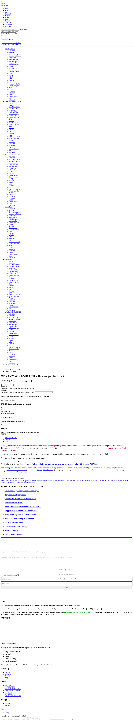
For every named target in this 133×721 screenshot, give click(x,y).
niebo (6, 480)
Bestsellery (12, 52)
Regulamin (8, 14)
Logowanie (8, 24)
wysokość (4, 390)
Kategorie (12, 50)
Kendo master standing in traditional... (20, 519)
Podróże (11, 75)
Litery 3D (8, 22)
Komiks (11, 66)
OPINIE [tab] (7, 439)
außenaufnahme (14, 480)
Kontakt (7, 21)
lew (18, 482)
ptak (57, 480)
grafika (9, 482)
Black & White (13, 59)
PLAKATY (8, 207)
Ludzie (11, 94)
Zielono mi (12, 89)
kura (115, 480)
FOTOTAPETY (10, 49)
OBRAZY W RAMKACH (13, 154)
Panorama (12, 93)
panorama (53, 480)
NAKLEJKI (8, 259)
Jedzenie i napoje (14, 64)
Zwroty (7, 19)
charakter (102, 480)
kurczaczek (31, 482)
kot (39, 480)
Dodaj (66, 587)
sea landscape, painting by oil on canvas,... (22, 491)
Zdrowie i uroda (13, 96)
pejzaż (3, 480)
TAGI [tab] (6, 441)
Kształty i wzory (14, 72)
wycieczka (30, 480)
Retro (10, 79)
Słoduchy (11, 80)
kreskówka (90, 480)
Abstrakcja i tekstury (15, 56)
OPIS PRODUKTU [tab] (11, 438)
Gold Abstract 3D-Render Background (20, 499)
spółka (26, 482)
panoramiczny (63, 480)
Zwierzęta (12, 91)
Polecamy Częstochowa (8, 665)
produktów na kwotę (11, 43)
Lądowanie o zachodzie (14, 534)
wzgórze (125, 480)
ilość (2, 423)
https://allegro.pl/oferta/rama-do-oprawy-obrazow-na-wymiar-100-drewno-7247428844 (63, 464)
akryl (112, 480)
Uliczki (11, 87)
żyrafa (85, 480)
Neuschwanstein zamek (14, 503)
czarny (47, 480)
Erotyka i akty (13, 63)
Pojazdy (11, 77)
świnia (21, 482)
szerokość (4, 386)
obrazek (13, 482)
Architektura (12, 57)
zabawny (3, 482)
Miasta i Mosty (13, 70)
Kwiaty (11, 73)
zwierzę (42, 480)
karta (81, 480)
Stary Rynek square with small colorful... (21, 515)
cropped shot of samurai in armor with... (21, 511)
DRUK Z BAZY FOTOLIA (13, 364)
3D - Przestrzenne (14, 54)
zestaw (96, 480)
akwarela (108, 480)
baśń (20, 480)
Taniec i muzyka (14, 86)
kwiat (77, 480)
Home (6, 8)
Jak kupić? (8, 17)
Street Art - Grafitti (14, 84)
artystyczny (71, 480)
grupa (36, 480)
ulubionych (5, 5)
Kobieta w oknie (11, 530)
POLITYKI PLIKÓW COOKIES (57, 719)
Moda (10, 98)
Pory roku (12, 100)
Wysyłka (7, 15)
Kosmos (11, 68)
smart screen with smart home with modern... (23, 507)
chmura (24, 480)
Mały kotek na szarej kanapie (16, 526)
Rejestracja (8, 26)
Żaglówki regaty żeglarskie (15, 495)
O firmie (7, 12)
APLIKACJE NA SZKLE (13, 312)
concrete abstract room (14, 523)
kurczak (120, 480)
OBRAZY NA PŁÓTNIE (13, 101)
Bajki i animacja (13, 61)
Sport (10, 82)
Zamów (4, 434)
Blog (6, 10)
